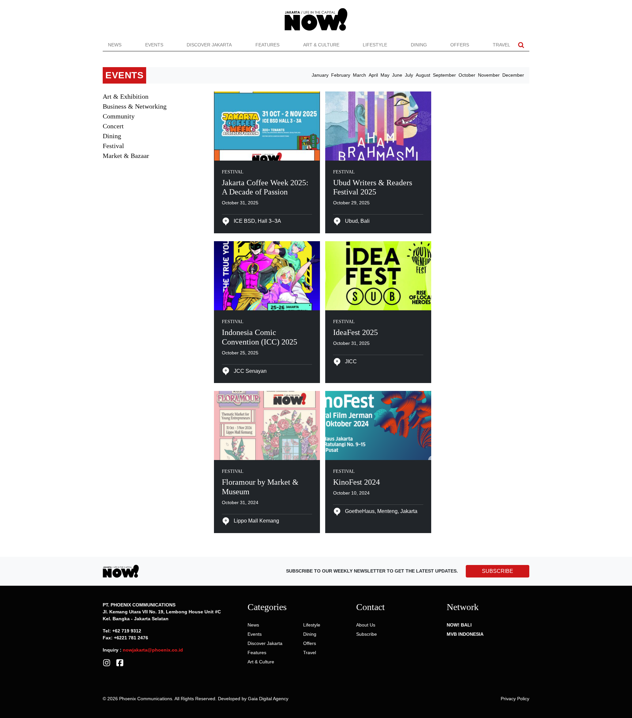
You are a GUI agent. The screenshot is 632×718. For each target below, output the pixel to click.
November (489, 75)
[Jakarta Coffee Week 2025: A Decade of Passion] (267, 125)
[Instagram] (107, 662)
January (320, 75)
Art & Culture (321, 44)
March (359, 75)
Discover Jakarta (209, 44)
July (409, 75)
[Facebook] (120, 662)
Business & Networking (135, 106)
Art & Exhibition (125, 96)
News (114, 44)
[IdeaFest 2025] (378, 275)
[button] (521, 45)
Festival (113, 145)
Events (154, 44)
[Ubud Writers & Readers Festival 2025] (378, 125)
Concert (113, 126)
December (513, 75)
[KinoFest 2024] (378, 425)
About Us (365, 625)
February (340, 75)
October (467, 75)
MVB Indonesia (465, 634)
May (385, 75)
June (397, 75)
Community (119, 116)
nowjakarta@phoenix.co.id (153, 650)
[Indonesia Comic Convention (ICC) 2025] (267, 275)
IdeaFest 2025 (355, 332)
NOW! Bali (459, 625)
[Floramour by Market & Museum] (267, 425)
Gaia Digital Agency (268, 698)
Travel (501, 44)
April (373, 75)
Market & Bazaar (126, 155)
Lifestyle (375, 44)
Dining (419, 44)
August (423, 75)
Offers (459, 44)
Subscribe (366, 634)
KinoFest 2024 (356, 482)
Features (267, 44)
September (444, 75)
